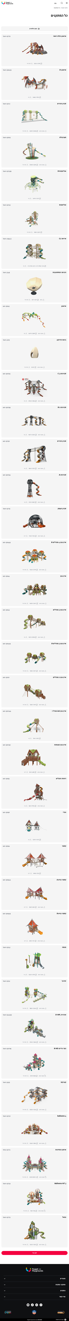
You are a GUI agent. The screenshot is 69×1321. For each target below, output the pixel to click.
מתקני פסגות (64, 7)
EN (55, 3)
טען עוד (34, 1253)
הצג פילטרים (33, 28)
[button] (66, 3)
